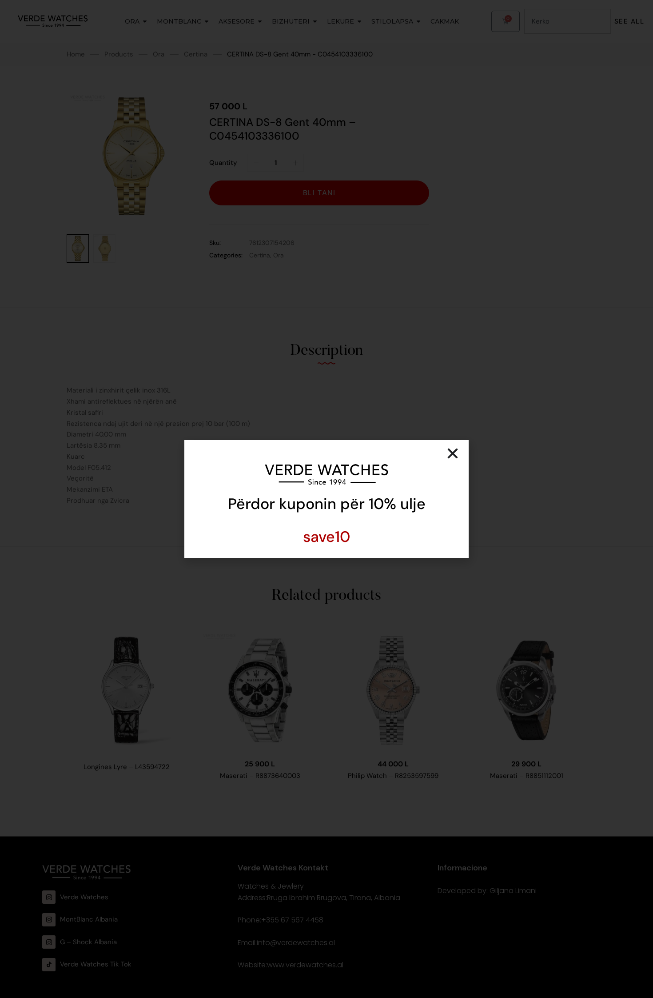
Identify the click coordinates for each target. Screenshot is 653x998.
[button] (453, 453)
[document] (326, 499)
